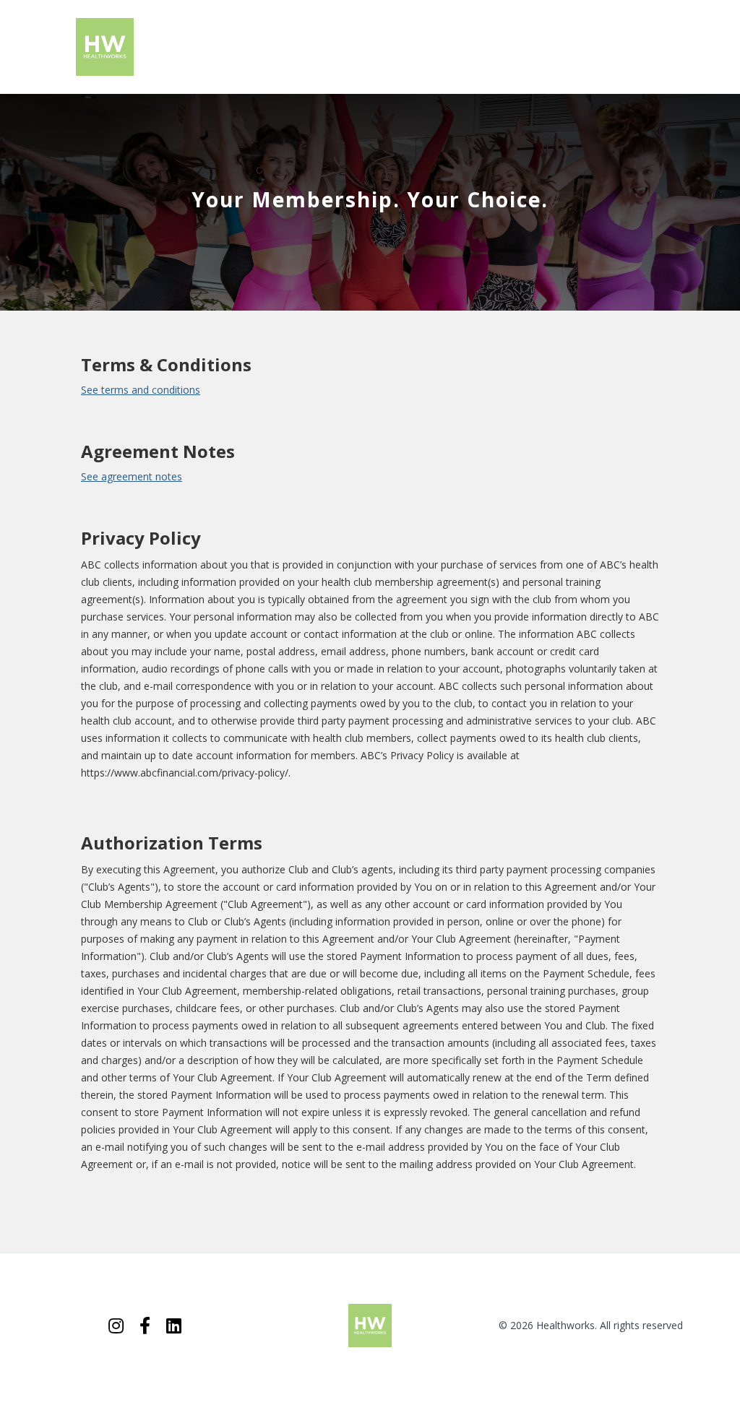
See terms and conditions (140, 390)
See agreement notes (131, 476)
